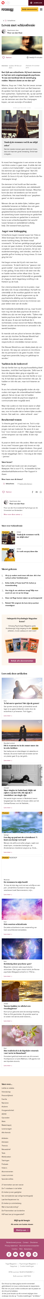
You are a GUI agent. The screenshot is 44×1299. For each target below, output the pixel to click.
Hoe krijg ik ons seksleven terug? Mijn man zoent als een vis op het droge (21, 591)
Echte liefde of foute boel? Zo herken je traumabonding (20, 584)
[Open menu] (41, 9)
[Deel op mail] (37, 492)
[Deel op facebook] (33, 492)
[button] (36, 3)
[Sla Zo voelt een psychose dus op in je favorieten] (12, 550)
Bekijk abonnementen (29, 9)
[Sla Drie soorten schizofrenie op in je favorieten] (40, 900)
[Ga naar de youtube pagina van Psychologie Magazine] (22, 1254)
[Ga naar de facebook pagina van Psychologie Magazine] (8, 1254)
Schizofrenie (11, 20)
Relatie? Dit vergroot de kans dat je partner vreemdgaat (22, 604)
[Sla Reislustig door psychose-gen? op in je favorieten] (40, 940)
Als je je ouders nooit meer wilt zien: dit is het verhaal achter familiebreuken (23, 576)
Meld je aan (21, 1230)
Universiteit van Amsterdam (13, 510)
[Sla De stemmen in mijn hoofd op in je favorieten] (40, 858)
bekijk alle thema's (25, 484)
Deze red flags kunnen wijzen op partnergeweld (23, 598)
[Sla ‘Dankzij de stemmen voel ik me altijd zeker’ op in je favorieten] (12, 533)
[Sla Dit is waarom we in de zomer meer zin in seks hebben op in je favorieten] (40, 722)
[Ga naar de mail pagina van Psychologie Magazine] (15, 1254)
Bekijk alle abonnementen (22, 661)
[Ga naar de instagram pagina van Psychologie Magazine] (28, 1254)
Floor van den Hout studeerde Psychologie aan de (21, 508)
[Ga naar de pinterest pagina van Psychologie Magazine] (35, 1254)
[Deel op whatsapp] (41, 492)
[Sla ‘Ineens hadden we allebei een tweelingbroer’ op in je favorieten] (40, 982)
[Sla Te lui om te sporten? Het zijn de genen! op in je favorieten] (40, 679)
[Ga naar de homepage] (7, 9)
